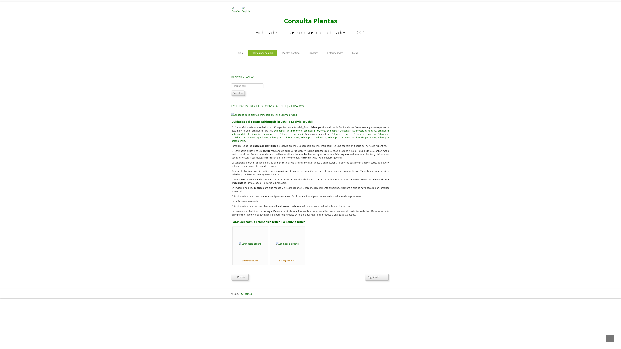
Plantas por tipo (291, 52)
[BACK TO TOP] (610, 338)
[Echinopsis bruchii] (250, 243)
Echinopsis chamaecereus (262, 134)
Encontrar (238, 93)
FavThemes (246, 293)
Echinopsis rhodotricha (314, 137)
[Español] (236, 9)
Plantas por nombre (262, 52)
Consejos (313, 52)
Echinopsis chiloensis (339, 130)
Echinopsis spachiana (256, 137)
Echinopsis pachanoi (291, 134)
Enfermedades (335, 52)
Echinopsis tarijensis (339, 137)
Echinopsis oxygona (314, 130)
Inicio (240, 52)
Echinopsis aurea (341, 134)
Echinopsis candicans (364, 130)
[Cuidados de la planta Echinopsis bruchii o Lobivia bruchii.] (264, 114)
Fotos (355, 52)
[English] (247, 9)
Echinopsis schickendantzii (284, 137)
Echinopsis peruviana (364, 137)
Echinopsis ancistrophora (288, 130)
